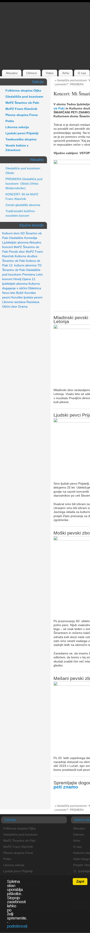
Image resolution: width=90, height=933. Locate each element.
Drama (23, 306)
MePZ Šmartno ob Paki (22, 102)
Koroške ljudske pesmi (26, 297)
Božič (20, 293)
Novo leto (8, 293)
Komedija (30, 238)
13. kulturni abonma (22, 265)
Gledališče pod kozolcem (24, 96)
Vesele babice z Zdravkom (16, 148)
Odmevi (31, 73)
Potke (9, 121)
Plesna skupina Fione (21, 115)
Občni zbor (9, 306)
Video (50, 73)
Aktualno (12, 73)
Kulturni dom (11, 233)
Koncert (7, 247)
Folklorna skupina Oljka (23, 90)
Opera (26, 279)
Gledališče (16, 238)
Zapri (80, 881)
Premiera (28, 274)
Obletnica (34, 288)
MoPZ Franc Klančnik (21, 109)
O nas (82, 73)
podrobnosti (17, 926)
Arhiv (65, 73)
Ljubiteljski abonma (15, 242)
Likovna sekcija (17, 127)
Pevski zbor (17, 251)
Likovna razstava (14, 302)
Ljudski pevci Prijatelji (21, 133)
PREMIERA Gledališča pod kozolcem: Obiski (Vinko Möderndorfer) (23, 183)
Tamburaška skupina (20, 139)
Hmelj (17, 279)
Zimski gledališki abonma (22, 205)
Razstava (32, 302)
